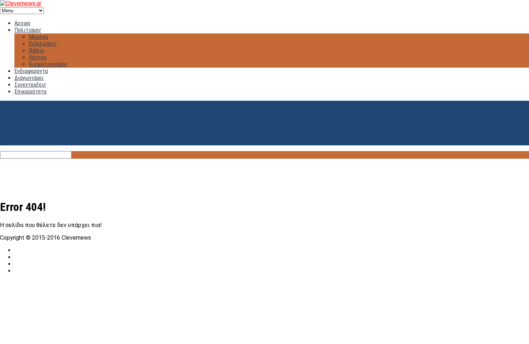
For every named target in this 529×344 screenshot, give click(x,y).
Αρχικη (22, 23)
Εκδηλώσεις (43, 43)
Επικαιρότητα (30, 91)
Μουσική (38, 36)
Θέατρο (37, 57)
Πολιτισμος (27, 30)
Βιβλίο (36, 50)
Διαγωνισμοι (29, 77)
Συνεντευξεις (30, 84)
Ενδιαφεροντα (31, 71)
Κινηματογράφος (48, 64)
